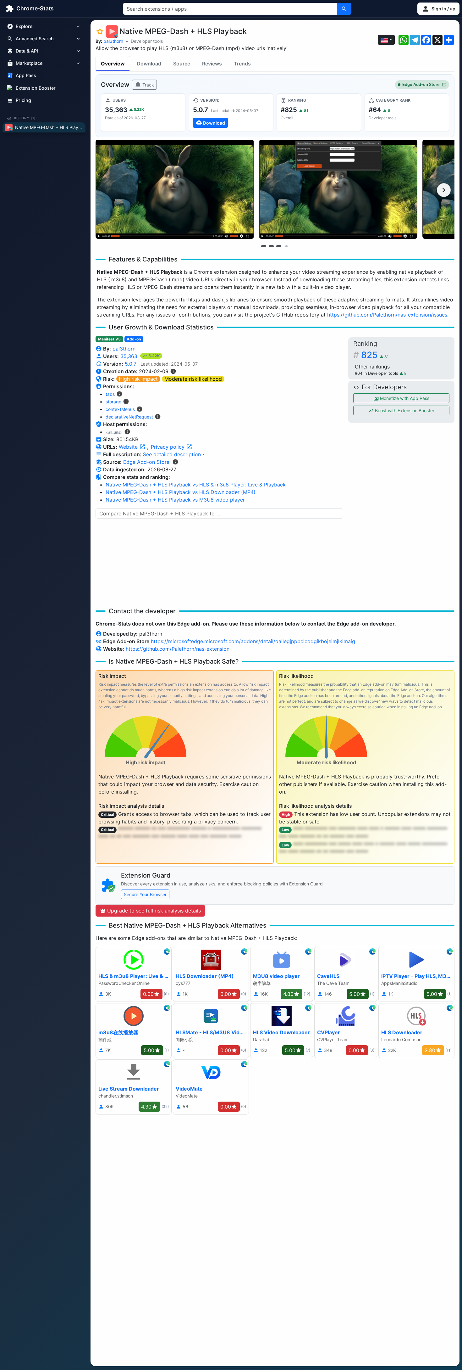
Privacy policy (168, 447)
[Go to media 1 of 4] (263, 246)
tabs (110, 394)
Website (129, 447)
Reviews (212, 63)
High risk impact (138, 379)
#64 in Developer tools (377, 373)
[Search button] (344, 9)
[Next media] (444, 190)
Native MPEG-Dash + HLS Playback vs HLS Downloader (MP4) (181, 492)
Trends (242, 63)
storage (113, 401)
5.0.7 (130, 364)
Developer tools (147, 41)
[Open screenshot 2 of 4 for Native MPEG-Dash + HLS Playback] (338, 189)
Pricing (23, 100)
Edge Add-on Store (421, 84)
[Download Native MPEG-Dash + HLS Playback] (231, 113)
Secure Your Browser (145, 894)
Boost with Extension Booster (404, 410)
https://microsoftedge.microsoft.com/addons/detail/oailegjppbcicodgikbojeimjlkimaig (253, 641)
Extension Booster (36, 88)
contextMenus (120, 409)
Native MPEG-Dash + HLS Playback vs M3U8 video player (175, 500)
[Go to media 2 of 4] (271, 246)
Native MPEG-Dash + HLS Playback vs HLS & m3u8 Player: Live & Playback (196, 484)
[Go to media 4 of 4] (286, 246)
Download (149, 63)
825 (375, 355)
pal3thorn (113, 41)
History (24, 118)
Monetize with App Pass (404, 398)
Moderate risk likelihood (193, 379)
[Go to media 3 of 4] (279, 246)
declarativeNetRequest (129, 416)
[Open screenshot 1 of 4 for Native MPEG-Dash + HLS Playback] (175, 189)
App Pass (26, 75)
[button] (438, 9)
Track (147, 84)
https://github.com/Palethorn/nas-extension (177, 649)
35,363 (129, 356)
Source (181, 63)
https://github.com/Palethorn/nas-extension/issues (387, 315)
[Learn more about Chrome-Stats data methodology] (175, 462)
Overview (113, 63)
